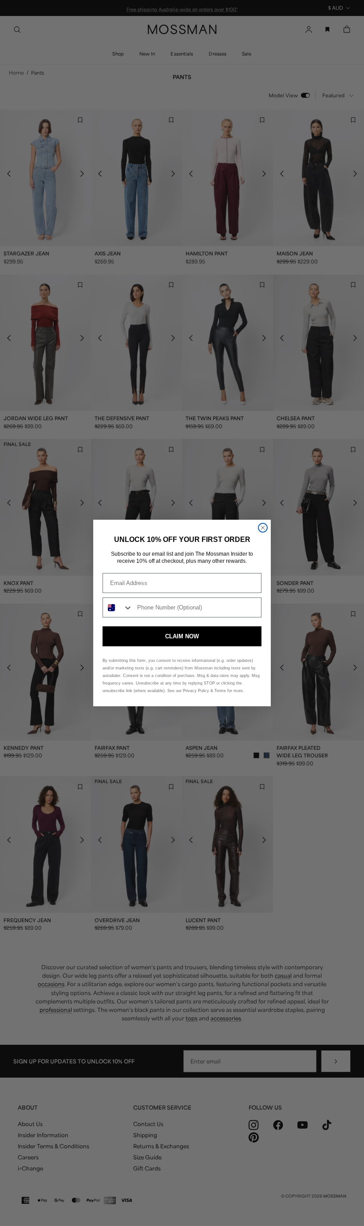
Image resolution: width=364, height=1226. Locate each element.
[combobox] (118, 607)
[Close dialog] (262, 527)
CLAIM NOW (182, 636)
